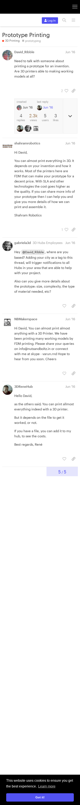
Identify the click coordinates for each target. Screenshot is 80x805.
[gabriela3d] (28, 128)
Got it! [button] (40, 797)
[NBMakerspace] (36, 128)
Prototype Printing (26, 34)
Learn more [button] (46, 786)
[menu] (73, 20)
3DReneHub (23, 386)
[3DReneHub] (21, 128)
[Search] (64, 20)
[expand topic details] (70, 116)
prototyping (33, 41)
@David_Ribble (33, 252)
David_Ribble (24, 52)
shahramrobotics (27, 143)
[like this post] (64, 305)
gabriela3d (22, 243)
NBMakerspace (25, 319)
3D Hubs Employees (48, 243)
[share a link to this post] (73, 90)
